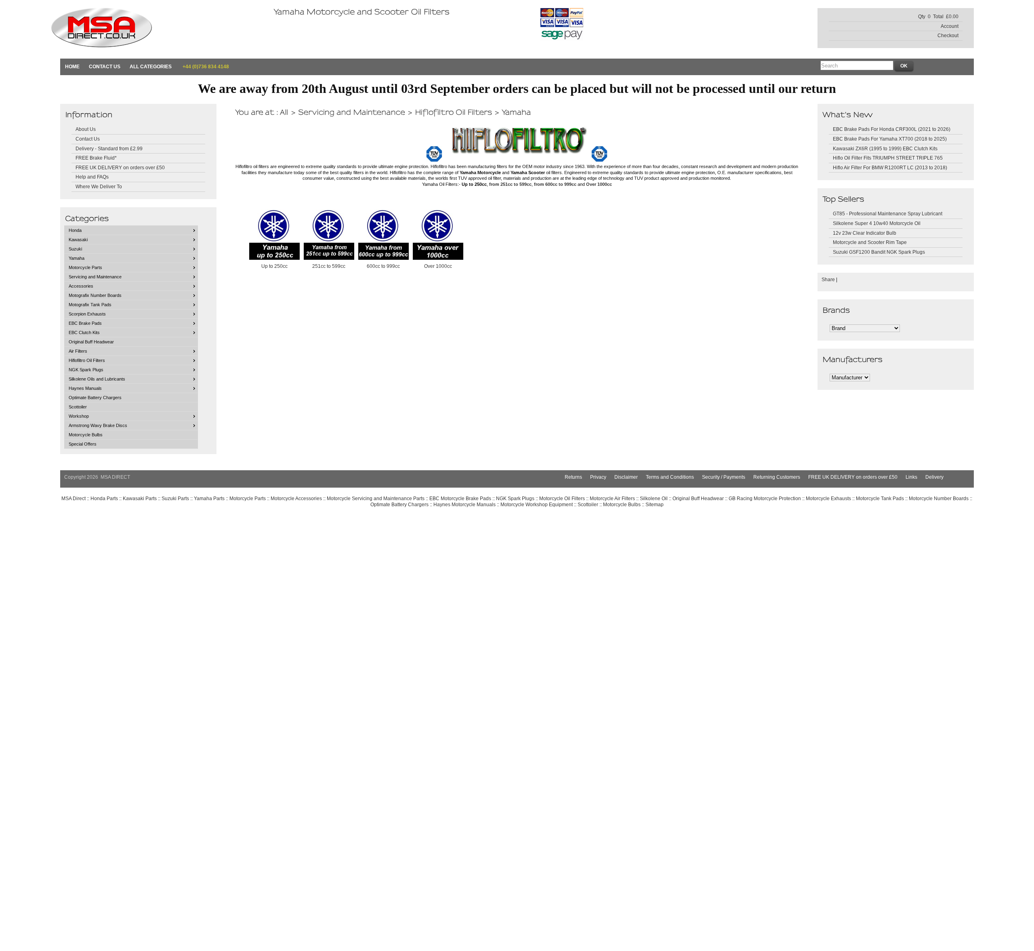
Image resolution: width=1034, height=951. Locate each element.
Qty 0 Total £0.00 (938, 16)
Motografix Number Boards (95, 295)
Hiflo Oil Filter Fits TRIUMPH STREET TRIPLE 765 (888, 157)
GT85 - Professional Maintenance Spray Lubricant (887, 213)
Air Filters (78, 351)
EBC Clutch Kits (84, 332)
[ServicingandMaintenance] (351, 112)
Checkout (947, 35)
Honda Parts (104, 498)
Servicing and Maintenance (95, 276)
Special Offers (83, 444)
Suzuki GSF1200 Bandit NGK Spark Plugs (879, 252)
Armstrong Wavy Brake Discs (98, 425)
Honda (75, 230)
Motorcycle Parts (85, 267)
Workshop (79, 416)
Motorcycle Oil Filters (562, 498)
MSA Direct (73, 498)
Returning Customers (776, 477)
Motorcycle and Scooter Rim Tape (870, 242)
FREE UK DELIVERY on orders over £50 (120, 167)
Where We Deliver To (99, 186)
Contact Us (104, 66)
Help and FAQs (92, 176)
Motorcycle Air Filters (612, 498)
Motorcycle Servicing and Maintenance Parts (376, 498)
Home (72, 66)
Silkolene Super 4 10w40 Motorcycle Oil (877, 223)
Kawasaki (78, 239)
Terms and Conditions (670, 477)
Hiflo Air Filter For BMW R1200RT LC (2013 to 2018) (890, 167)
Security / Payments (723, 477)
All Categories (151, 66)
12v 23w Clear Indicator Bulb (864, 233)
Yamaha (76, 258)
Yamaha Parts (209, 498)
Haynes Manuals (85, 388)
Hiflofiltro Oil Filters (87, 360)
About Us (86, 129)
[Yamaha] (516, 112)
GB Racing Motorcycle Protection (765, 498)
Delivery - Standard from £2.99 (109, 148)
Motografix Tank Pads (90, 304)
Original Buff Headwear (91, 341)
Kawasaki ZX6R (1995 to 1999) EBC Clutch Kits (885, 148)
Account (949, 26)
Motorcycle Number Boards (939, 498)
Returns (573, 477)
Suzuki (75, 248)
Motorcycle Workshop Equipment (536, 504)
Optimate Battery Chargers (95, 397)
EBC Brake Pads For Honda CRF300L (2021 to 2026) (891, 129)
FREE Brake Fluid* (96, 157)
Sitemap (654, 504)
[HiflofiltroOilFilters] (453, 112)
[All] (284, 112)
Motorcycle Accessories (296, 498)
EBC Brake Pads (85, 323)
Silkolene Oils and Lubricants (97, 379)
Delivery (934, 477)
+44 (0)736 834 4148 (205, 66)
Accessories (81, 286)
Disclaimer (626, 477)
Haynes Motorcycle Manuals (464, 504)
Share (828, 279)
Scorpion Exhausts (87, 313)
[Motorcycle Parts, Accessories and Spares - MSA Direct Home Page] (101, 39)
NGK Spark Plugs (86, 369)
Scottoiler (78, 406)
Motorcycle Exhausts (828, 498)
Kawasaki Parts (140, 498)
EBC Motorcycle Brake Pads (460, 498)
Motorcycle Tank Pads (880, 498)
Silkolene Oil (654, 498)
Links (911, 477)
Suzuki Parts (175, 498)
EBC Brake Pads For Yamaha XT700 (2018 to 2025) (890, 138)
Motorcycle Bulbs (86, 434)
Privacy (598, 477)
